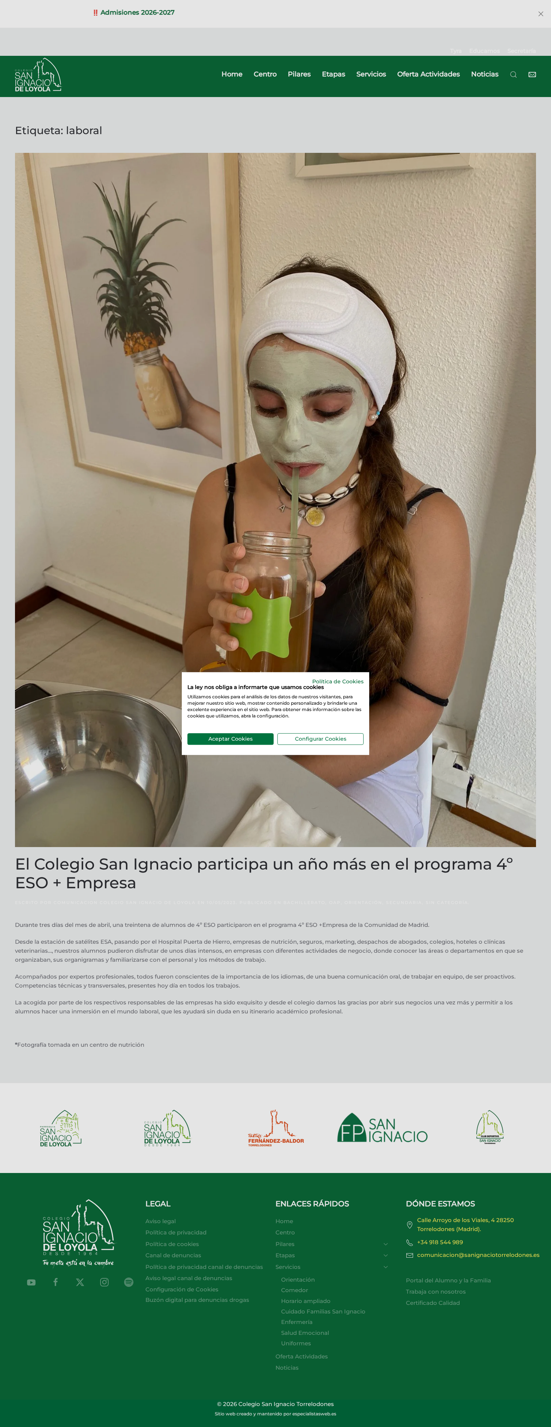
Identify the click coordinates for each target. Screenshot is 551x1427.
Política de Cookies (338, 681)
